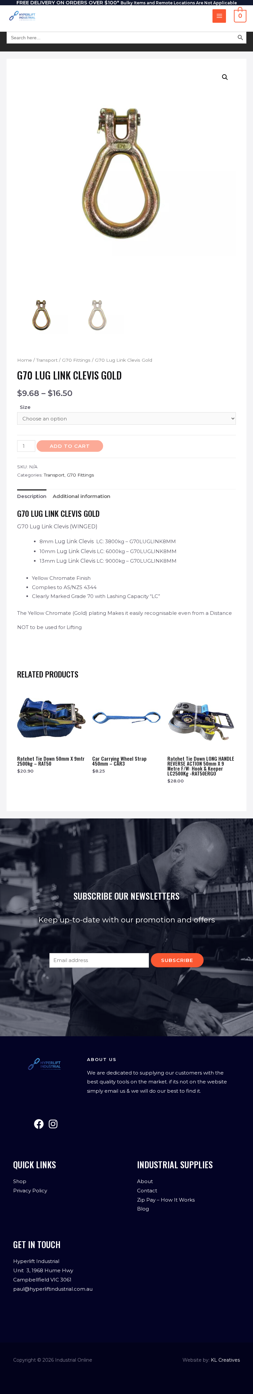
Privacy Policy (30, 1190)
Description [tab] (31, 496)
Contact (147, 1190)
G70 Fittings (76, 360)
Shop (19, 1181)
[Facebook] (39, 1124)
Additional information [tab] (81, 496)
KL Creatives (225, 1360)
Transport (47, 360)
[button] (225, 77)
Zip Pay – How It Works (166, 1200)
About (145, 1181)
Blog (143, 1209)
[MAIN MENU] (219, 16)
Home (24, 360)
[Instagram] (53, 1124)
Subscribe (177, 960)
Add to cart (70, 446)
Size (25, 407)
